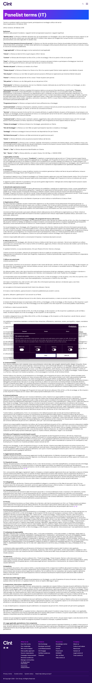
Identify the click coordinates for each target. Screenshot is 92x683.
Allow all (66, 355)
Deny (45, 355)
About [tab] (67, 331)
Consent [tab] (24, 331)
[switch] (38, 350)
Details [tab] (46, 331)
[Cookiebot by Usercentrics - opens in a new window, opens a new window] (70, 327)
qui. (25, 468)
